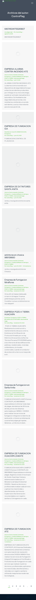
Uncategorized (8, 32)
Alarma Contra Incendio (10, 74)
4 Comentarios (27, 266)
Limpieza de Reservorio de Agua (19, 76)
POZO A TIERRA (8, 78)
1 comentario (7, 542)
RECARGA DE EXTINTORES (12, 319)
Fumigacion (7, 76)
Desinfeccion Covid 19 (10, 132)
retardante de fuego (19, 78)
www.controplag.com (23, 596)
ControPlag (18, 16)
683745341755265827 (14, 29)
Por (18, 32)
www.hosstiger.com (25, 597)
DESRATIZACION (21, 132)
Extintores (20, 74)
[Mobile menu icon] (32, 3)
